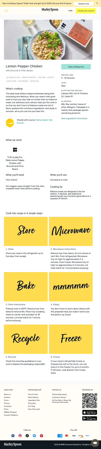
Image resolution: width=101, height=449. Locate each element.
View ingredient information (74, 118)
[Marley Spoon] (13, 445)
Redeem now (83, 4)
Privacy (7, 403)
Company (7, 406)
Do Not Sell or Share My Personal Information (61, 401)
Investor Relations (11, 415)
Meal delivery (33, 397)
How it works (33, 394)
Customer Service (59, 397)
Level (64, 83)
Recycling (32, 403)
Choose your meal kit (86, 11)
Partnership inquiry (59, 394)
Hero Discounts (34, 409)
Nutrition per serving (71, 90)
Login (70, 10)
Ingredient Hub (34, 400)
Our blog (31, 406)
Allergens (66, 101)
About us (7, 394)
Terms (6, 400)
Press (6, 409)
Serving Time (67, 75)
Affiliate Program (10, 412)
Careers (7, 397)
